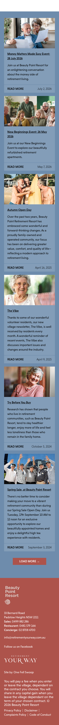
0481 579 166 (20, 625)
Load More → (29, 561)
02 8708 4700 (19, 630)
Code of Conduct (40, 714)
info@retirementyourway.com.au (24, 637)
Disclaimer (31, 710)
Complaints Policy (15, 714)
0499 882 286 (16, 621)
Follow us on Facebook (18, 646)
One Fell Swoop (24, 672)
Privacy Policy (12, 710)
